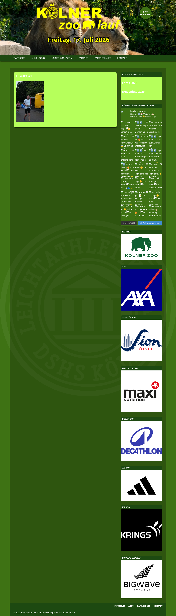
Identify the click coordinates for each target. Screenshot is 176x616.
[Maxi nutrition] (141, 411)
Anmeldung (38, 58)
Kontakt (122, 58)
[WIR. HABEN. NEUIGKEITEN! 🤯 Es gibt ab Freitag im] (127, 142)
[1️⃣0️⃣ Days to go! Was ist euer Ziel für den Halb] (155, 142)
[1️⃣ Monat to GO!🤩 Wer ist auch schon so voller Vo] (127, 169)
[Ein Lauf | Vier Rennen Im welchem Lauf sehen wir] (127, 197)
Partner (83, 58)
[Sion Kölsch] (141, 360)
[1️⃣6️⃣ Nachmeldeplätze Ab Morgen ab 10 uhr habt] (141, 128)
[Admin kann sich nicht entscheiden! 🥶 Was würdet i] (127, 156)
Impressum (119, 606)
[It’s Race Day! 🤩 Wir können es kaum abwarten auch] (141, 183)
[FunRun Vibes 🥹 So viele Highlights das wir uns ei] (141, 169)
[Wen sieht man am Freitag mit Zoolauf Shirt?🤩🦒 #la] (155, 183)
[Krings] (141, 550)
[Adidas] (141, 485)
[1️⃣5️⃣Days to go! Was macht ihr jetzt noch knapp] (141, 156)
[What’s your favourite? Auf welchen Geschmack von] (155, 128)
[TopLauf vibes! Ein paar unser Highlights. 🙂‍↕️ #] (155, 169)
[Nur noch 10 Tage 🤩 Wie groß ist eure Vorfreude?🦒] (155, 197)
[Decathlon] (141, 460)
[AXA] (141, 309)
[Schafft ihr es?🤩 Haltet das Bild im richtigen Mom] (127, 211)
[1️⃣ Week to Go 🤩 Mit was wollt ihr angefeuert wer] (141, 142)
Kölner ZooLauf (60, 58)
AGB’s (131, 606)
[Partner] (141, 259)
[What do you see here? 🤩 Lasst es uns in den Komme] (141, 211)
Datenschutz (143, 606)
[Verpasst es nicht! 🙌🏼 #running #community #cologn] (155, 211)
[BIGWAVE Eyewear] (141, 597)
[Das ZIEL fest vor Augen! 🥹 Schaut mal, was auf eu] (127, 128)
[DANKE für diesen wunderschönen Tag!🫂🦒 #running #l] (127, 183)
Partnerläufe (103, 58)
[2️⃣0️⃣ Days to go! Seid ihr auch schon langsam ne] (155, 156)
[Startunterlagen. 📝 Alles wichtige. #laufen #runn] (141, 197)
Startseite (19, 58)
